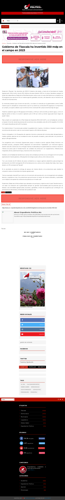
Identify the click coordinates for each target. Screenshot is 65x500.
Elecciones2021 (26, 389)
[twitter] (60, 399)
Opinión (23, 487)
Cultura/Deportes (33, 384)
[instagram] (62, 399)
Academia (24, 480)
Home (3, 43)
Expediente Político (27, 426)
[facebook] (58, 399)
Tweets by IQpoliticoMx (26, 362)
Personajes (25, 392)
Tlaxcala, (13, 53)
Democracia (35, 386)
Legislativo (37, 389)
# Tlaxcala (8, 192)
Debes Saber (25, 386)
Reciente (41, 367)
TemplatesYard (30, 498)
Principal (34, 392)
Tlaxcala (9, 43)
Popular (32, 367)
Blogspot (48, 498)
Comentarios (23, 367)
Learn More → (31, 470)
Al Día (23, 384)
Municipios (24, 417)
